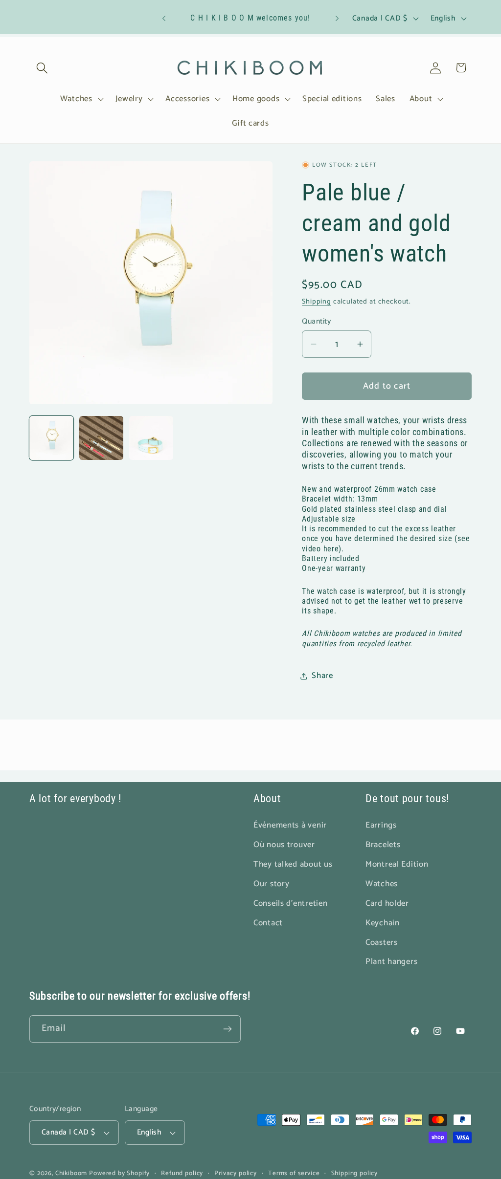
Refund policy (182, 1173)
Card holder (387, 903)
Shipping (316, 301)
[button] (42, 68)
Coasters (381, 942)
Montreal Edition (397, 864)
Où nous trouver (284, 845)
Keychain (382, 923)
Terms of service (293, 1173)
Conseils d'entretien (290, 903)
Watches (381, 884)
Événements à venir (290, 825)
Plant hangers (391, 961)
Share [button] (322, 675)
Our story (271, 884)
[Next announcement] (337, 18)
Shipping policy (354, 1173)
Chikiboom (71, 1173)
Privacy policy (235, 1173)
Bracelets (382, 845)
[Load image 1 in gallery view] (51, 438)
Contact (268, 923)
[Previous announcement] (164, 18)
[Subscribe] (227, 1029)
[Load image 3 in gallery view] (151, 438)
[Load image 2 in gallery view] (101, 438)
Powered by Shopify (119, 1173)
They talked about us (292, 864)
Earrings (381, 825)
